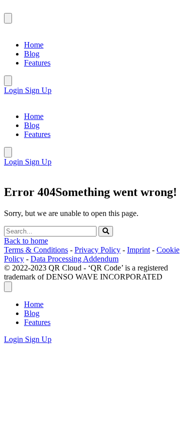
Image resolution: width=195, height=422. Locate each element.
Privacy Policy (97, 250)
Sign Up (38, 90)
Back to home (26, 240)
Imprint (138, 250)
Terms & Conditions (36, 250)
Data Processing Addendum (74, 258)
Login (14, 90)
